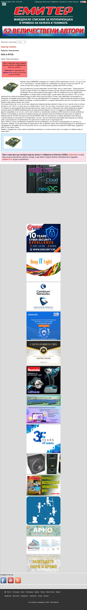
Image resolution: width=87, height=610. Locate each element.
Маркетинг (55, 2)
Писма (43, 592)
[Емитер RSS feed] (18, 580)
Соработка (63, 2)
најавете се (7, 72)
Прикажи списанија (9, 42)
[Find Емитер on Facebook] (3, 580)
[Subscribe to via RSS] (85, 2)
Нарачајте (8, 70)
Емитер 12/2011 (8, 47)
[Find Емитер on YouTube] (11, 580)
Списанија (16, 592)
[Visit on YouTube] (83, 2)
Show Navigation (3, 5)
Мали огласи (50, 592)
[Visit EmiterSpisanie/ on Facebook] (81, 2)
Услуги (70, 2)
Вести (9, 592)
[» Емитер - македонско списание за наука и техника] (43, 14)
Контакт (76, 2)
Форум (58, 592)
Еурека (37, 592)
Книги (22, 592)
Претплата (46, 2)
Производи (29, 592)
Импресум (38, 2)
